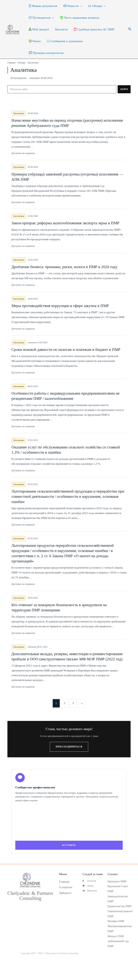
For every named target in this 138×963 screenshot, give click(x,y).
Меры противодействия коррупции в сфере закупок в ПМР (60, 306)
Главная (11, 62)
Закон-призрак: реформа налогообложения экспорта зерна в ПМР (65, 223)
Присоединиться (69, 746)
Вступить (69, 845)
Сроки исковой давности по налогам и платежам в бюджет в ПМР (65, 349)
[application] (80, 6)
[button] (130, 29)
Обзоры (21, 62)
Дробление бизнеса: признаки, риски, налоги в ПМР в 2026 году (64, 267)
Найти (124, 89)
